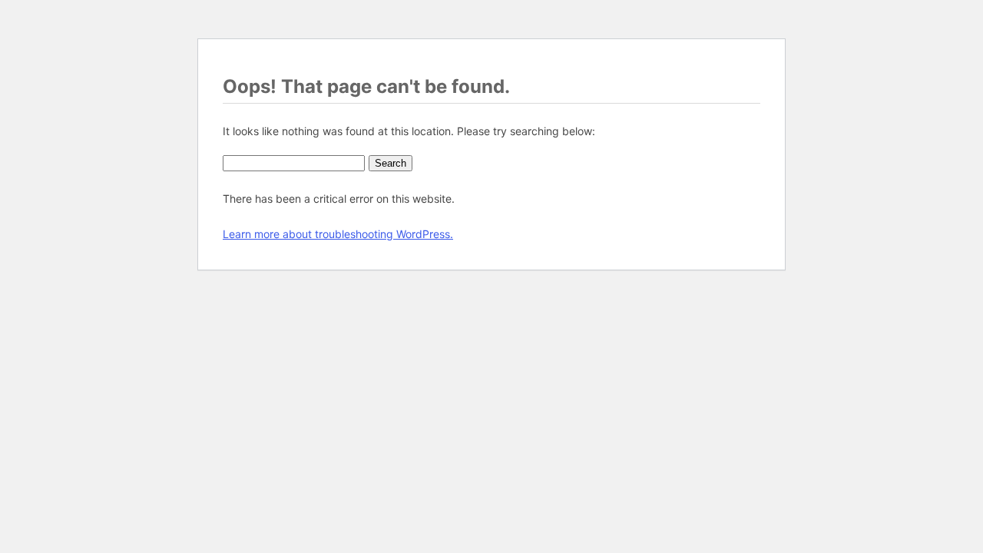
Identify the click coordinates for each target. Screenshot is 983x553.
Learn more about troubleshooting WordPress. (338, 233)
